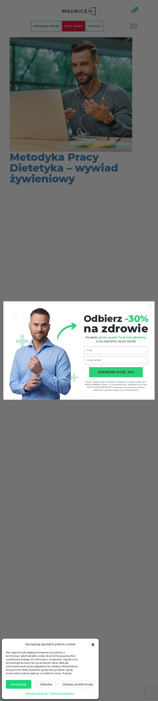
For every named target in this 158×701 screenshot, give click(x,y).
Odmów (46, 684)
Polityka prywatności (62, 693)
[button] (93, 644)
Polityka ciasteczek (36, 693)
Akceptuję (18, 684)
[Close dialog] (150, 306)
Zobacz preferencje (78, 684)
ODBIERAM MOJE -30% (116, 372)
